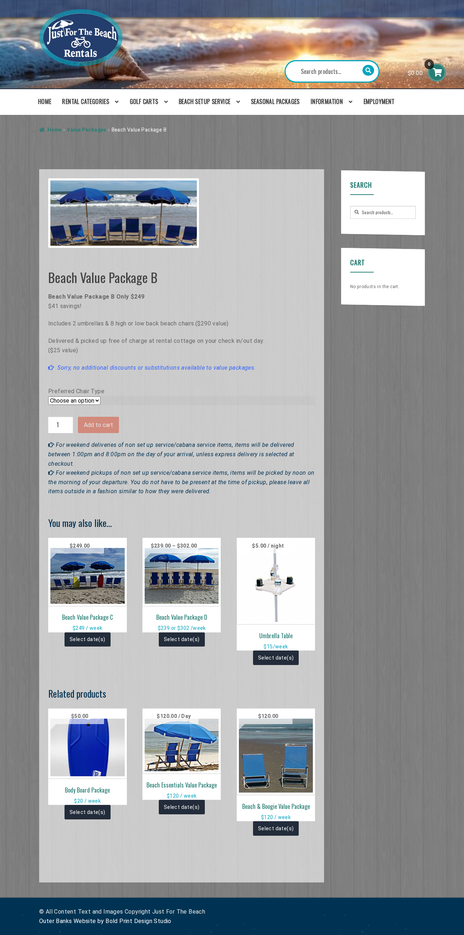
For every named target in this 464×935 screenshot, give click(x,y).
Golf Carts (144, 101)
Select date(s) (87, 639)
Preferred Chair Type (76, 391)
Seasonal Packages (275, 101)
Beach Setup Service (205, 101)
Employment (379, 101)
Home (44, 101)
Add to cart (98, 424)
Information (327, 101)
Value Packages (86, 130)
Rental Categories (85, 101)
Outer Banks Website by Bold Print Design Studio (105, 921)
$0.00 (419, 69)
